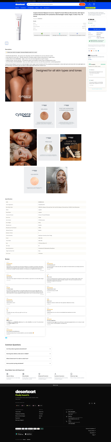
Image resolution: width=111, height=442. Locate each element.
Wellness (17, 7)
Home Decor (23, 7)
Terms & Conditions (91, 428)
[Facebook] (95, 403)
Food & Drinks (30, 7)
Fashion (37, 7)
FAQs (94, 435)
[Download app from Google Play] (19, 434)
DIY (41, 7)
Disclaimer (93, 432)
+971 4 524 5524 (71, 423)
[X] (92, 403)
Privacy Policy (92, 430)
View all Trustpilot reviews (97, 88)
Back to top (55, 385)
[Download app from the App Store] (28, 434)
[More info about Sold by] (103, 32)
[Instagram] (89, 403)
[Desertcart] (20, 4)
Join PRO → (90, 59)
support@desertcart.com (73, 418)
